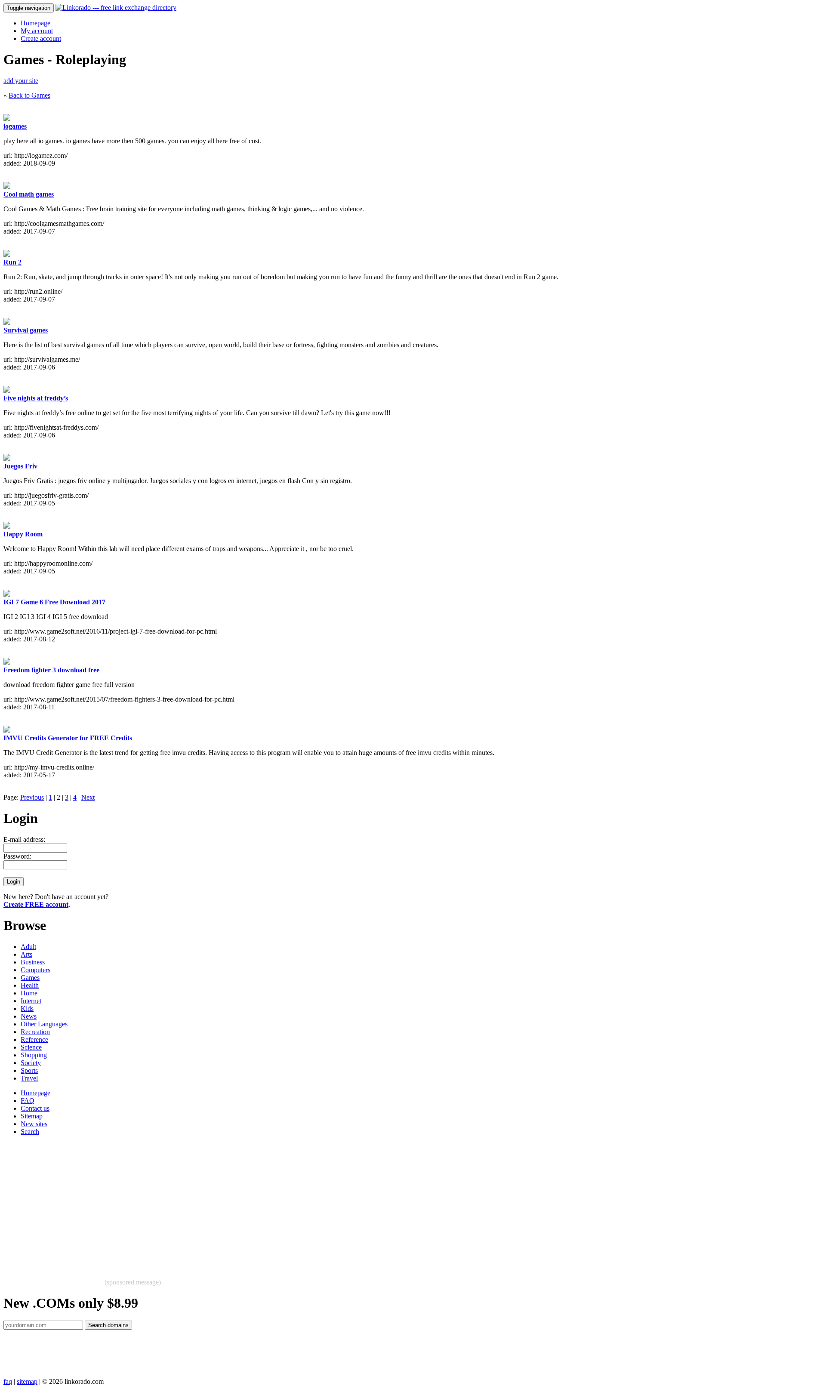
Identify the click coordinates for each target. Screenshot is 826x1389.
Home (29, 993)
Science (31, 1047)
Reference (34, 1039)
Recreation (35, 1031)
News (29, 1016)
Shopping (34, 1055)
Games (30, 977)
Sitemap (32, 1116)
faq (7, 1381)
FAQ (27, 1100)
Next (88, 797)
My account (37, 30)
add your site (20, 80)
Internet (31, 1000)
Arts (26, 954)
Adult (28, 946)
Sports (29, 1070)
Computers (35, 969)
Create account (41, 38)
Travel (29, 1078)
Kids (27, 1008)
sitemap (27, 1381)
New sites (34, 1123)
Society (31, 1062)
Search (30, 1131)
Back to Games (29, 95)
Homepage (35, 23)
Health (30, 985)
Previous (32, 797)
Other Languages (44, 1024)
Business (33, 962)
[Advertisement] (261, 1203)
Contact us (35, 1108)
